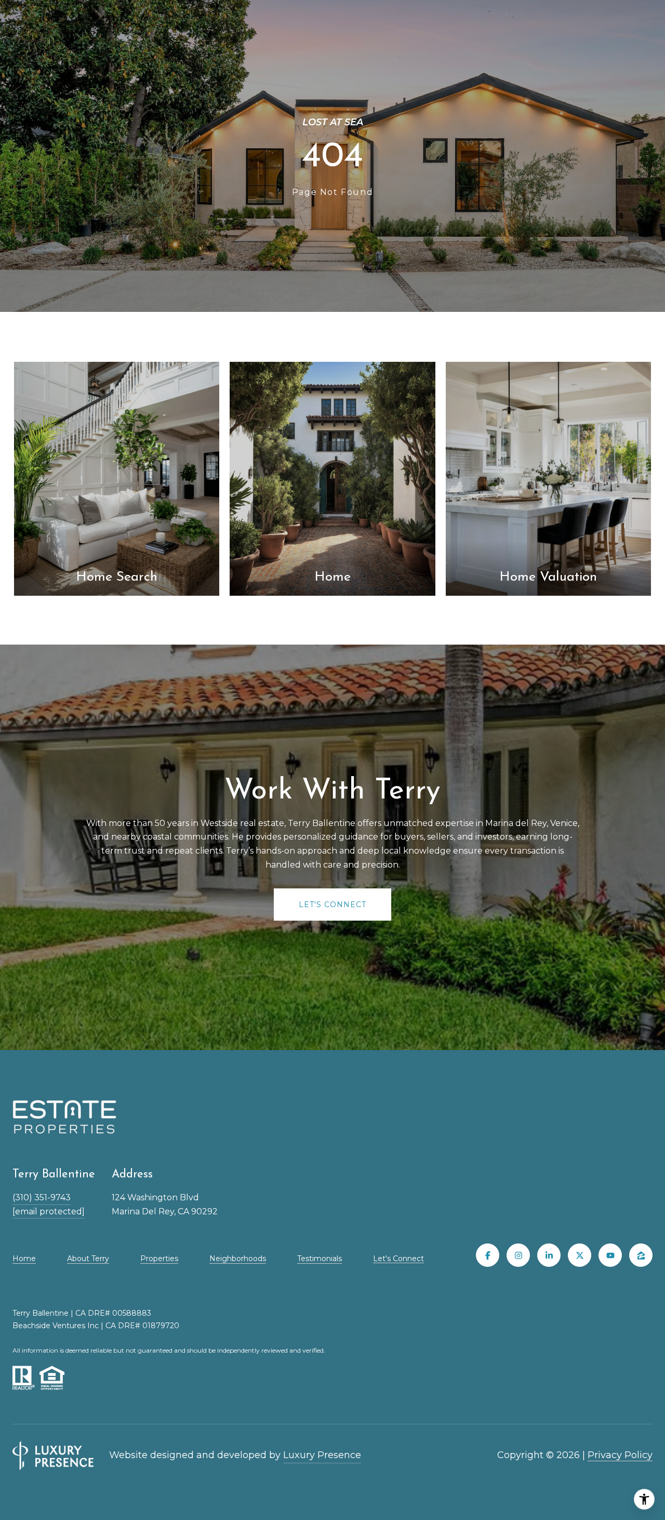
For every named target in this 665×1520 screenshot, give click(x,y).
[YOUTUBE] (610, 1255)
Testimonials (319, 1258)
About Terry (88, 1258)
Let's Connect (398, 1258)
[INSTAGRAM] (518, 1255)
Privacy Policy (620, 1455)
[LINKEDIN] (549, 1255)
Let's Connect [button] (332, 904)
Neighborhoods (237, 1258)
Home (24, 1258)
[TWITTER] (579, 1255)
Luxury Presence (322, 1455)
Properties (159, 1258)
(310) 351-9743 (41, 1197)
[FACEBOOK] (487, 1255)
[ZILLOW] (641, 1255)
